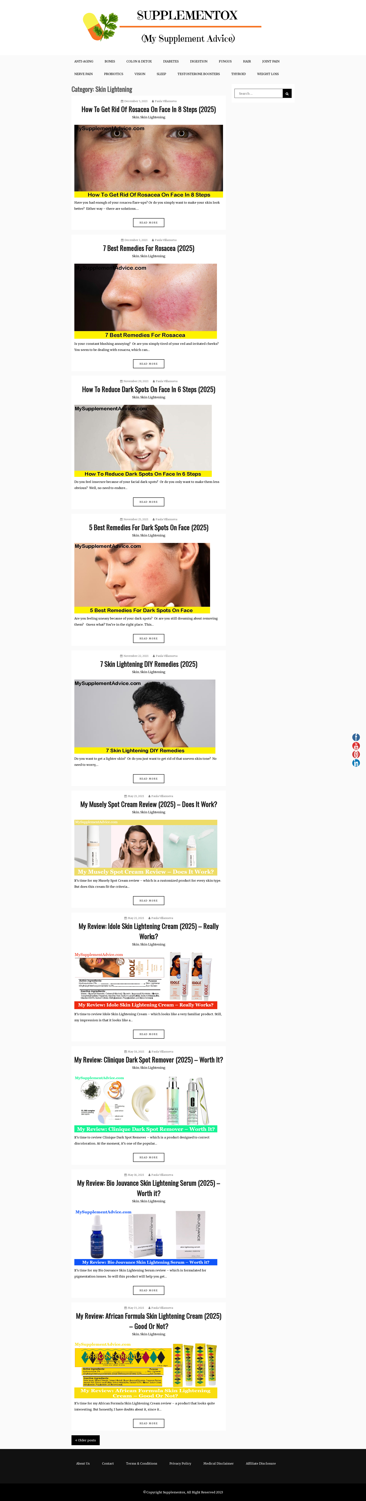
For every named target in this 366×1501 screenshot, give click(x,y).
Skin (135, 117)
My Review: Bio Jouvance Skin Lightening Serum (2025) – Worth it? (148, 1188)
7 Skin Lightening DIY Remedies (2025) (148, 664)
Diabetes (171, 61)
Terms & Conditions (141, 1463)
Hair (247, 61)
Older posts (87, 1440)
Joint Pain (270, 61)
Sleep (161, 74)
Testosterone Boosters (198, 74)
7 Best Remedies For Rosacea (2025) (148, 248)
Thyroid (238, 74)
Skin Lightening (152, 117)
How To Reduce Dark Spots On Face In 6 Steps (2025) (148, 389)
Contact (108, 1463)
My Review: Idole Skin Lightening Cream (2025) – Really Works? (149, 931)
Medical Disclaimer (218, 1463)
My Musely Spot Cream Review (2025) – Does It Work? (148, 804)
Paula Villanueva (166, 101)
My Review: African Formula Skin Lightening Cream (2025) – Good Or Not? (148, 1320)
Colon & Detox (139, 61)
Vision (140, 74)
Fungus (225, 61)
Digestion (198, 61)
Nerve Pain (83, 74)
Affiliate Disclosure (261, 1463)
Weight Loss (268, 74)
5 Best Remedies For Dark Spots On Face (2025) (148, 527)
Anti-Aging (83, 61)
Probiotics (113, 74)
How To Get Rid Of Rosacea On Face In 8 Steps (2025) (149, 109)
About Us (83, 1463)
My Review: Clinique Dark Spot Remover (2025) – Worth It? (148, 1059)
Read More (149, 222)
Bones (110, 61)
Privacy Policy (180, 1463)
